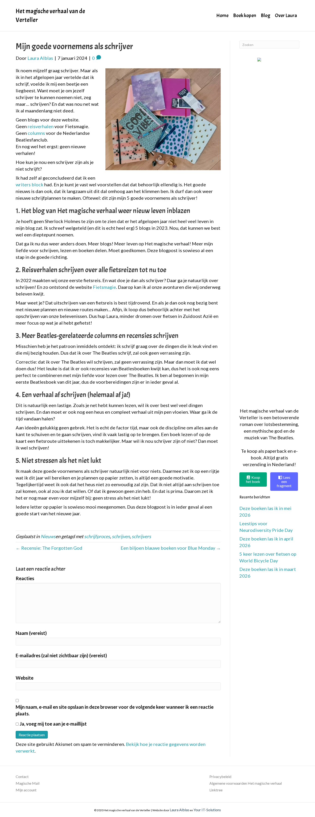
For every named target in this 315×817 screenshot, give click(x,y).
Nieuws (48, 536)
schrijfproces (97, 536)
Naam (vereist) (31, 633)
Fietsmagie (104, 287)
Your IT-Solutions (207, 810)
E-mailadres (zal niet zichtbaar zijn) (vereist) (61, 655)
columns (36, 133)
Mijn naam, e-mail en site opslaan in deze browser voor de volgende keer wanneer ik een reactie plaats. (115, 710)
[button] (269, 230)
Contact (22, 776)
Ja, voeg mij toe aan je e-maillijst (53, 724)
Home (222, 15)
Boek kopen (244, 15)
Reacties (25, 578)
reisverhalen (40, 126)
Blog (265, 15)
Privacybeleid (220, 776)
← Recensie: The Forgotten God (49, 548)
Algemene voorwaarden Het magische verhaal (245, 783)
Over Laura (286, 15)
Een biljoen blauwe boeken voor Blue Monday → (171, 548)
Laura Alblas (179, 810)
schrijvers (141, 536)
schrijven (121, 536)
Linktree (216, 790)
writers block (29, 184)
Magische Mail (27, 783)
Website (24, 678)
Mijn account (26, 790)
